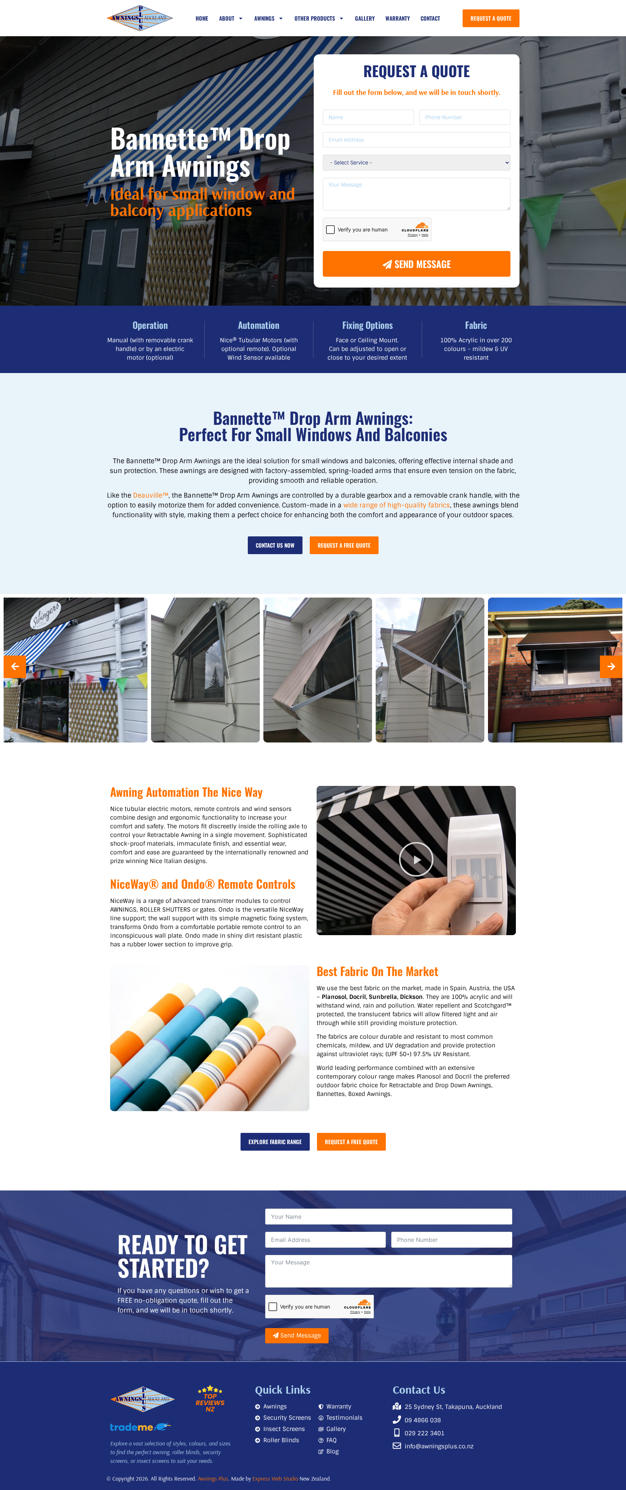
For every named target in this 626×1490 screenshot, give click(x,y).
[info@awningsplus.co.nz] (397, 1445)
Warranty (397, 18)
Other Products (315, 18)
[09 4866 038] (397, 1419)
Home (202, 18)
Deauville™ (150, 495)
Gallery (365, 18)
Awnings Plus (213, 1478)
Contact (430, 18)
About (226, 18)
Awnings (264, 18)
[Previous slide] (15, 667)
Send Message (421, 264)
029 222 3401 (425, 1433)
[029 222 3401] (397, 1432)
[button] (416, 860)
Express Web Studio (275, 1478)
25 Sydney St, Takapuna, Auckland (453, 1407)
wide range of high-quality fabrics (396, 505)
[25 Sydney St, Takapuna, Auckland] (397, 1406)
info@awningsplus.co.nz (439, 1446)
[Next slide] (611, 667)
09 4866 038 (423, 1420)
